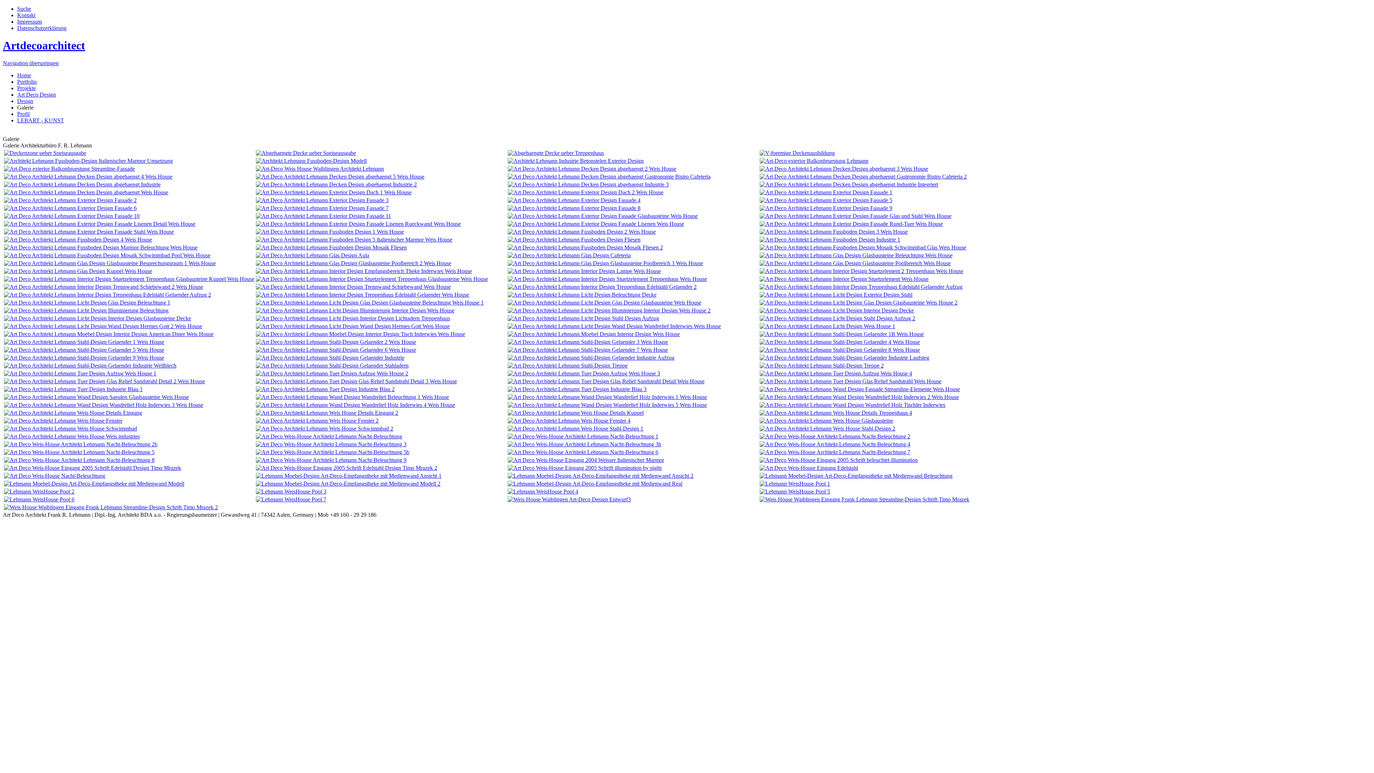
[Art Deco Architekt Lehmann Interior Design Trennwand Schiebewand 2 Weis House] (103, 287)
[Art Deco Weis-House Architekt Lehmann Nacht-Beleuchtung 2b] (80, 444)
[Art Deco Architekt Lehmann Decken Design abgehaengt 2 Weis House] (592, 169)
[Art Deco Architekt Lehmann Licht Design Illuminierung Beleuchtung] (86, 310)
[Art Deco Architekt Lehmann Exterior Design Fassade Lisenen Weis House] (596, 224)
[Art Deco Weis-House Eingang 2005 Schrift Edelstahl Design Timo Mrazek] (92, 468)
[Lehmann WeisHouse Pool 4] (543, 491)
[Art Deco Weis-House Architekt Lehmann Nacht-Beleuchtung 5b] (332, 452)
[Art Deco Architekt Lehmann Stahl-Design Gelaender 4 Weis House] (840, 342)
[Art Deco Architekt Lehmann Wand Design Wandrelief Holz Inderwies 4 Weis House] (355, 405)
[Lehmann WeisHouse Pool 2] (39, 491)
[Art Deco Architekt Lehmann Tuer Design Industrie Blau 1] (73, 389)
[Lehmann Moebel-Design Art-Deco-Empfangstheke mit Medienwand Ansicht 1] (349, 476)
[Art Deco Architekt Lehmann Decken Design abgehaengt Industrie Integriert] (849, 184)
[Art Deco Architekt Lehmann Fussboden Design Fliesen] (574, 240)
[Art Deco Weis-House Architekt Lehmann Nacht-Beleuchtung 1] (583, 436)
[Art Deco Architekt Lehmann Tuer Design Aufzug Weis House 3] (584, 373)
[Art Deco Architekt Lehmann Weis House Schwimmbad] (70, 429)
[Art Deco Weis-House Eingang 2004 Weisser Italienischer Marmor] (586, 460)
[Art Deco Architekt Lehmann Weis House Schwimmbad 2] (324, 429)
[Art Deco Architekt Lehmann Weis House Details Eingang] (73, 413)
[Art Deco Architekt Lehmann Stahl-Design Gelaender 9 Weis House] (84, 358)
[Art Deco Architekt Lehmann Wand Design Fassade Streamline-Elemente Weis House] (860, 389)
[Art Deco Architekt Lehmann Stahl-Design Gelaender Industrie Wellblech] (90, 366)
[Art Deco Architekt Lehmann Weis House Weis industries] (72, 436)
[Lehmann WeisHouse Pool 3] (291, 491)
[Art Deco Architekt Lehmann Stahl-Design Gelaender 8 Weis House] (840, 350)
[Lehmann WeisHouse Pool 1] (795, 484)
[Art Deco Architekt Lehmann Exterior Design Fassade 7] (322, 208)
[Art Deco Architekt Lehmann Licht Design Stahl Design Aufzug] (583, 318)
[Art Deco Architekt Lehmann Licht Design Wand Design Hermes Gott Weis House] (353, 326)
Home (24, 75)
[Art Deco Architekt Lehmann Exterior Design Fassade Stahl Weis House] (89, 232)
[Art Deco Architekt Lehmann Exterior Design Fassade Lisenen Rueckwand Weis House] (358, 224)
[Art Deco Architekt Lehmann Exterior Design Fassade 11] (323, 216)
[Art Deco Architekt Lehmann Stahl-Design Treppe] (568, 366)
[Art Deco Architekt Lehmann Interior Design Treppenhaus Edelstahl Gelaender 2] (602, 287)
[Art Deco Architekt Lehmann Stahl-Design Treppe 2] (822, 366)
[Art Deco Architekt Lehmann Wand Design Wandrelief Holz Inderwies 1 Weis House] (607, 397)
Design (25, 101)
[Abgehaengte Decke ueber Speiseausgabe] (306, 153)
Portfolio (27, 82)
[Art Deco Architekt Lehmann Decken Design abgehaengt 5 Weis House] (340, 177)
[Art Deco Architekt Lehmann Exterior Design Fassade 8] (574, 208)
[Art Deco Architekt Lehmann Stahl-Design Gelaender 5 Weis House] (84, 350)
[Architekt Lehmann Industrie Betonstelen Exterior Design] (576, 161)
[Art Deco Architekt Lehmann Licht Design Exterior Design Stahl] (836, 295)
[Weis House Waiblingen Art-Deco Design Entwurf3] (569, 499)
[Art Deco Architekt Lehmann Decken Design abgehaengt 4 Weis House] (88, 177)
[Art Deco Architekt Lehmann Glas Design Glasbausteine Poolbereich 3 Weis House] (605, 263)
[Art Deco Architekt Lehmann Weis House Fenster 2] (317, 421)
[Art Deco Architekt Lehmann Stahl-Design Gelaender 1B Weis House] (842, 334)
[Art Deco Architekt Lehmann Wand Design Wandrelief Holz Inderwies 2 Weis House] (859, 397)
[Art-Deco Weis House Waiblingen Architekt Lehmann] (320, 169)
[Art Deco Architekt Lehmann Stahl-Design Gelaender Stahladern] (332, 366)
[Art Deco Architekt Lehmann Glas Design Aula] (312, 255)
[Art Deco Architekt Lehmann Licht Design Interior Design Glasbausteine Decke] (97, 318)
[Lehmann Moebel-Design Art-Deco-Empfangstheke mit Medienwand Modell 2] (348, 484)
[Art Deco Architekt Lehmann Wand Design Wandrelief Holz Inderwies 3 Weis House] (103, 405)
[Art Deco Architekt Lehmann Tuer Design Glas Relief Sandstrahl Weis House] (850, 381)
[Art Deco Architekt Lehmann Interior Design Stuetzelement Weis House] (844, 279)
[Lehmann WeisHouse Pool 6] (39, 499)
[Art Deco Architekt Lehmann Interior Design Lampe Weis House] (584, 271)
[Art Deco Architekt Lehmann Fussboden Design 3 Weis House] (834, 232)
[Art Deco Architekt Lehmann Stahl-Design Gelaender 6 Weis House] (336, 350)
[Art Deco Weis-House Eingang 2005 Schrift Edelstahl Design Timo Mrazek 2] (346, 468)
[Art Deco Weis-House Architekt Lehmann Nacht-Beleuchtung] (329, 436)
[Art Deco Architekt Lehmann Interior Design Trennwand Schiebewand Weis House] (353, 287)
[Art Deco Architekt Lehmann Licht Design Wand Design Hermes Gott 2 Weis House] (103, 326)
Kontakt (26, 15)
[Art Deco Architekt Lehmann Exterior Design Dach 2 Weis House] (585, 192)
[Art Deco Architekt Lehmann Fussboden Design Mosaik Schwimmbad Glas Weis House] (863, 247)
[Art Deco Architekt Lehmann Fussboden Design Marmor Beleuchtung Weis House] (101, 247)
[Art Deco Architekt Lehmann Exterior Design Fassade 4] (574, 200)
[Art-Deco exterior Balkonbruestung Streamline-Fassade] (69, 169)
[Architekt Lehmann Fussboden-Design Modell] (311, 161)
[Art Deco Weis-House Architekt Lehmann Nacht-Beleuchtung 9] (331, 460)
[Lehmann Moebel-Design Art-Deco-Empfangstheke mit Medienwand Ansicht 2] (600, 476)
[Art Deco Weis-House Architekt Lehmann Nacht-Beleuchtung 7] (835, 452)
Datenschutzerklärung (42, 28)
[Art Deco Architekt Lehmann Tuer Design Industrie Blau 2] (325, 389)
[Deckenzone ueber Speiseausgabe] (45, 153)
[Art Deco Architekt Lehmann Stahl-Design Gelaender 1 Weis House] (84, 342)
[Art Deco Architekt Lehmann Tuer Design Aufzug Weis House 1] (80, 373)
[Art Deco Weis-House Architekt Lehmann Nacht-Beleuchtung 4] (835, 444)
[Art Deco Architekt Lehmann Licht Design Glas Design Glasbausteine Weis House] (604, 303)
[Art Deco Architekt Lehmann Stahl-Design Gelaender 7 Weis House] (588, 350)
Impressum (29, 22)
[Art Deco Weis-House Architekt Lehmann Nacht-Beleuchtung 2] (835, 436)
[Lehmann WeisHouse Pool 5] (795, 491)
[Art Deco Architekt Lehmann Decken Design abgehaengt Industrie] (82, 184)
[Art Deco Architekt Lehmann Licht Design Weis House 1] (827, 326)
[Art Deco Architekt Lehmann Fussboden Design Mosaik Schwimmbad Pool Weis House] (107, 255)
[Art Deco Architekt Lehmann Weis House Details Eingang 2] (327, 413)
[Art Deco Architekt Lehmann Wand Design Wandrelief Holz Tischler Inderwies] (852, 405)
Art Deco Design (36, 95)
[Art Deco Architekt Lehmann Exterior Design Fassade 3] (322, 200)
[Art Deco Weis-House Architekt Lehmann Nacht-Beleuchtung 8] (79, 460)
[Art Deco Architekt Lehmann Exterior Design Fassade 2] (70, 200)
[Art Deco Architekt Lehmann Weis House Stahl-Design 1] (575, 429)
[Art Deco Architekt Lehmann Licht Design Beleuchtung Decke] (582, 295)
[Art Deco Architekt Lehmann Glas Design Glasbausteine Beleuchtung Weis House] (856, 255)
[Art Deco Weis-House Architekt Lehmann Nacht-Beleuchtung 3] (331, 444)
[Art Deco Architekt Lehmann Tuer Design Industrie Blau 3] (577, 389)
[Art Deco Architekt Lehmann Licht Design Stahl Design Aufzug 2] (837, 318)
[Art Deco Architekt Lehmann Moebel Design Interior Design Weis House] (594, 334)
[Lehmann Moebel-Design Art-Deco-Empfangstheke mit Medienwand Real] (595, 484)
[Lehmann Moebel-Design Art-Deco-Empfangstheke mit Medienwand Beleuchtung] (856, 476)
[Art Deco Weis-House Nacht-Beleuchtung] (54, 476)
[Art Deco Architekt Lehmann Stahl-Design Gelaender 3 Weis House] (588, 342)
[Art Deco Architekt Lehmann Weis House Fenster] (63, 421)
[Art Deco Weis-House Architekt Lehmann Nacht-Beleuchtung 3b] (584, 444)
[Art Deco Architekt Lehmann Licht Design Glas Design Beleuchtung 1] (87, 303)
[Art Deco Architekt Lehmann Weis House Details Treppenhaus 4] (836, 413)
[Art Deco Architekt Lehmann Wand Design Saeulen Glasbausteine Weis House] (96, 397)
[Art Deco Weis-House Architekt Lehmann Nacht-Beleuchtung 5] (79, 452)
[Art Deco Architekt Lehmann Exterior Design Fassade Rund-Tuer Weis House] (851, 224)
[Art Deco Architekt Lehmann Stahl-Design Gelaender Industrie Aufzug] (591, 358)
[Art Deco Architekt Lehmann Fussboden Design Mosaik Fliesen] (331, 247)
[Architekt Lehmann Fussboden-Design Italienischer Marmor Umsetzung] (88, 161)
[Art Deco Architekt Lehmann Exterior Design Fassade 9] (826, 208)
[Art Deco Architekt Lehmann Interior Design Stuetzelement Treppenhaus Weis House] (607, 279)
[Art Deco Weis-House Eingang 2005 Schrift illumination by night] (585, 468)
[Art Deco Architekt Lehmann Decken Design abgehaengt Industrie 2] (336, 184)
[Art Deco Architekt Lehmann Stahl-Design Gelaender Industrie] (330, 358)
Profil (23, 114)
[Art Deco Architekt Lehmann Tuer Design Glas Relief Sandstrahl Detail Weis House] (606, 381)
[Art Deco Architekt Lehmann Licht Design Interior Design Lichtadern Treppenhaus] (353, 318)
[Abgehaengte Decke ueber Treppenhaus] (556, 153)
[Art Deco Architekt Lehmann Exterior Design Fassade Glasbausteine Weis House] (603, 216)
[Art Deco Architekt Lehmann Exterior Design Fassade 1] (826, 192)
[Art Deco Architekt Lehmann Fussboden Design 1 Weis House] (330, 232)
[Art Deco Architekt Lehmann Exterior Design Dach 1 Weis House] (333, 192)
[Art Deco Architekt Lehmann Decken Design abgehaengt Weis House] (86, 192)
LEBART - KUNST (40, 120)
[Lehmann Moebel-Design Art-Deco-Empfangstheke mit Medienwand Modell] (94, 484)
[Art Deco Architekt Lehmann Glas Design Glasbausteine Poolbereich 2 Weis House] (353, 263)
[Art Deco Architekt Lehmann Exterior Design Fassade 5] (826, 200)
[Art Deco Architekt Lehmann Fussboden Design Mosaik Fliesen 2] (585, 247)
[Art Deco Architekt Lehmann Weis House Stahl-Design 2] (827, 429)
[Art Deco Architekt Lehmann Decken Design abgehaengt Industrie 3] (588, 184)
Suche (24, 9)
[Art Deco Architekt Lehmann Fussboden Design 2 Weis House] (582, 232)
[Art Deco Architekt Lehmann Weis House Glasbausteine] (826, 421)
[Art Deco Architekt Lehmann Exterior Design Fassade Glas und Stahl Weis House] (855, 216)
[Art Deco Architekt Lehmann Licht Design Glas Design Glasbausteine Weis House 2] (859, 303)
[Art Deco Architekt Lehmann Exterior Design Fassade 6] (70, 208)
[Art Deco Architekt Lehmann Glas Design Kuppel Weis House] (78, 271)
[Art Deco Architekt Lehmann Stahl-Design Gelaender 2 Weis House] (336, 342)
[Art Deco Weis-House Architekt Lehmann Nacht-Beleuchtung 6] (583, 452)
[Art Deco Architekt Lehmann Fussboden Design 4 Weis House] (78, 240)
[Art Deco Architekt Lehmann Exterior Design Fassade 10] (72, 216)
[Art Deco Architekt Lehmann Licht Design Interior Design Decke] (837, 310)
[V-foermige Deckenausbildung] (797, 153)
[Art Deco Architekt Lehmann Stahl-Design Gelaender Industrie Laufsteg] (844, 358)
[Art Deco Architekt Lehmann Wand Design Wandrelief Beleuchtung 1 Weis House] (352, 397)
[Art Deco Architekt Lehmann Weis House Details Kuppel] (576, 413)
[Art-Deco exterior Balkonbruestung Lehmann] (814, 161)
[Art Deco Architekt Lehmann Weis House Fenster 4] (569, 421)
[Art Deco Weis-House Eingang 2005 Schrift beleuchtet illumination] (839, 460)
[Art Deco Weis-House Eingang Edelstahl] (809, 468)
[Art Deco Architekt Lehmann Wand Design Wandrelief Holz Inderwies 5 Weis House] (607, 405)
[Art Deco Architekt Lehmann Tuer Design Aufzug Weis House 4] (836, 373)
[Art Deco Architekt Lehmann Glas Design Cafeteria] (569, 255)
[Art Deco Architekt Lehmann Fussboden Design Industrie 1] (830, 240)
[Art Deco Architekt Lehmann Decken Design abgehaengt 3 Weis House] (844, 169)
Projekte (26, 88)
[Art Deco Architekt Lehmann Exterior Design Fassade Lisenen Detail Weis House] (99, 224)
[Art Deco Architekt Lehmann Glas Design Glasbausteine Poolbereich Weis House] (855, 263)
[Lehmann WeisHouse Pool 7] (291, 499)
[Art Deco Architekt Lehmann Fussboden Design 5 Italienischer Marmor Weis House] (354, 240)
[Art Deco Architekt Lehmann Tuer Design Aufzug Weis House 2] (332, 373)
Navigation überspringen (31, 63)
